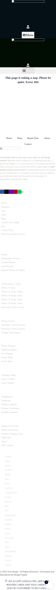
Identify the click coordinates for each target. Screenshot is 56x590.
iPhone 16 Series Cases (11, 303)
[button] (28, 35)
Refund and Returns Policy (13, 234)
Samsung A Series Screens (13, 324)
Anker (8, 461)
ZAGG (8, 565)
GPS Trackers (7, 445)
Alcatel (8, 456)
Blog (3, 218)
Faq (3, 226)
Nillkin (8, 524)
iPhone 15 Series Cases (11, 299)
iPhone (4, 254)
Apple (8, 465)
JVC (7, 510)
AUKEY (9, 470)
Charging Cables (8, 375)
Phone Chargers (8, 345)
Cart (3, 210)
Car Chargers (7, 353)
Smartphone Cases (8, 277)
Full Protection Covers (11, 283)
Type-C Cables (8, 379)
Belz (7, 479)
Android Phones (8, 262)
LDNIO (8, 519)
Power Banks (7, 357)
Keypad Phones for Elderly (13, 270)
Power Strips (7, 361)
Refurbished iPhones (10, 258)
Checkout (5, 206)
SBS (7, 542)
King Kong (10, 515)
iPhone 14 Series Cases (11, 295)
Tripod (4, 441)
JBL (7, 506)
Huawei (8, 501)
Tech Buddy (10, 551)
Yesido (8, 560)
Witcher (8, 556)
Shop (19, 138)
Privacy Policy (7, 230)
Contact (28, 144)
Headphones (7, 396)
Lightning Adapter (9, 349)
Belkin (8, 474)
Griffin (8, 497)
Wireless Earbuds (9, 404)
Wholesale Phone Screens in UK (15, 314)
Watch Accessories (9, 429)
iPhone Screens (8, 321)
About (47, 138)
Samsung (9, 538)
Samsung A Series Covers (12, 307)
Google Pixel (11, 492)
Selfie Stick (6, 437)
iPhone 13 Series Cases (11, 291)
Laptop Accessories (10, 426)
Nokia (8, 528)
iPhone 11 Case (8, 287)
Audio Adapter (7, 382)
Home (9, 138)
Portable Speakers (9, 412)
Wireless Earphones (10, 408)
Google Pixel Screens (11, 332)
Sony (7, 547)
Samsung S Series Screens (13, 328)
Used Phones (7, 266)
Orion (7, 533)
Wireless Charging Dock (12, 433)
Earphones (6, 400)
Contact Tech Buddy (10, 222)
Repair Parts (33, 138)
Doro (7, 483)
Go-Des (8, 488)
